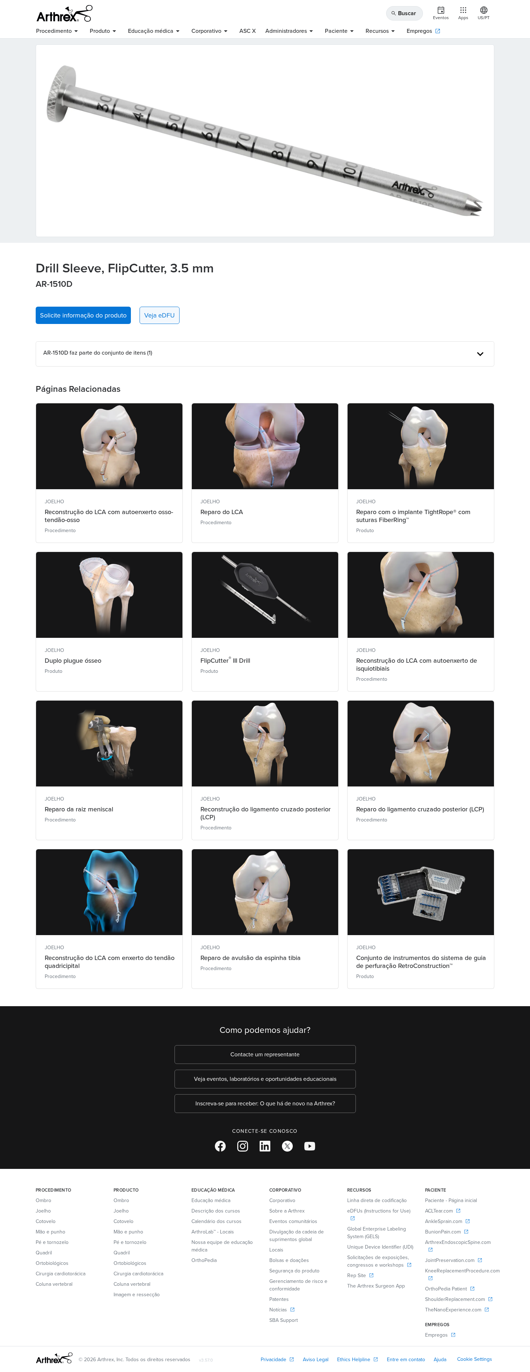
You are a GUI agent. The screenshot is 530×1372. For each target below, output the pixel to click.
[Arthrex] (64, 13)
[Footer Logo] (54, 1358)
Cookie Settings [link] (474, 1359)
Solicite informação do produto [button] (83, 315)
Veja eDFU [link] (159, 315)
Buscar (403, 13)
